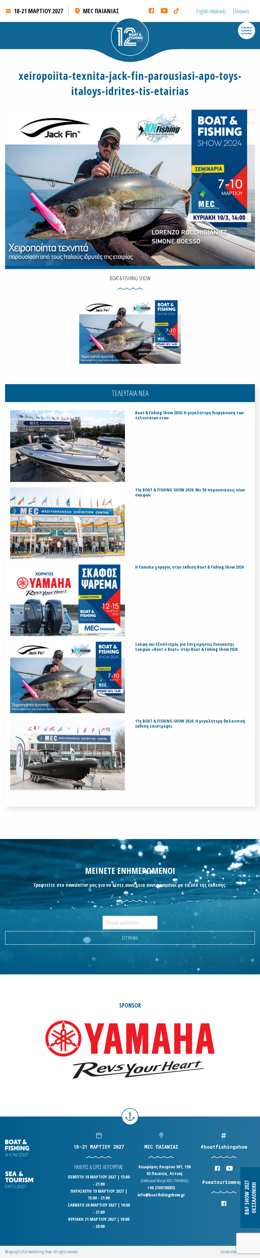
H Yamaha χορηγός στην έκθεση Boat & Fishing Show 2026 (189, 567)
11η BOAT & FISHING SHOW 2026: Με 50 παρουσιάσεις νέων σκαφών (190, 492)
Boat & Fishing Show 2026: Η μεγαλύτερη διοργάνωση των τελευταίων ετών (189, 415)
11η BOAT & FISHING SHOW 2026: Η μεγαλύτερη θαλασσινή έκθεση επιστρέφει (190, 724)
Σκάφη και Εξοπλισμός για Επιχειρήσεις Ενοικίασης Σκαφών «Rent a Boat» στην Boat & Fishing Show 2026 (186, 647)
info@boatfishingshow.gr (161, 1195)
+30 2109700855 (161, 1188)
